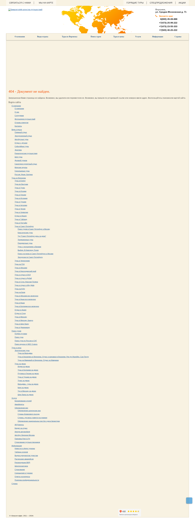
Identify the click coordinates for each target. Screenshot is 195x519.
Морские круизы (21, 167)
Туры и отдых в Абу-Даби (24, 285)
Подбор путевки (21, 334)
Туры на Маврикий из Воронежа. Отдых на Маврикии (38, 360)
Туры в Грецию (20, 195)
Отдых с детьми (21, 143)
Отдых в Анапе (20, 310)
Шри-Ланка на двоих (26, 395)
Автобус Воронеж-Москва (25, 435)
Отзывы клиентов (21, 122)
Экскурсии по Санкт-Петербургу (30, 257)
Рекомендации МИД (22, 462)
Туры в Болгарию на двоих (28, 370)
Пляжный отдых (21, 132)
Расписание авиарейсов (24, 459)
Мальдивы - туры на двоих (28, 384)
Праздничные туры (25, 243)
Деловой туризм (21, 160)
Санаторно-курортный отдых (26, 164)
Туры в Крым (20, 303)
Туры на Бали (20, 292)
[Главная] (25, 10)
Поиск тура (19, 337)
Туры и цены (118, 37)
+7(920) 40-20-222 (168, 30)
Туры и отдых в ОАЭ (23, 275)
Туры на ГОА (20, 264)
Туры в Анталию (21, 205)
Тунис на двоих (24, 380)
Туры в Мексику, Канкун (24, 320)
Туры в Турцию (20, 202)
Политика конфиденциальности (27, 480)
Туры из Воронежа (69, 37)
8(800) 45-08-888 (168, 19)
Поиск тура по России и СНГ (26, 341)
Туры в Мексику (21, 317)
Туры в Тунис (20, 188)
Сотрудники (19, 115)
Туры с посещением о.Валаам (29, 247)
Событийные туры (22, 146)
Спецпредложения (161, 3)
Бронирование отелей (23, 401)
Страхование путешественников (27, 442)
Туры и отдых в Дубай (23, 278)
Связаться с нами (20, 3)
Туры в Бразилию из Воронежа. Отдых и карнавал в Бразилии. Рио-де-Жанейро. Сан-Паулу (53, 357)
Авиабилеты (19, 404)
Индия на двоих (24, 366)
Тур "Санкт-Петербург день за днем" (32, 236)
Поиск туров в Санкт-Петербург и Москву (34, 229)
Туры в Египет (20, 181)
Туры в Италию (20, 191)
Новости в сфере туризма (25, 448)
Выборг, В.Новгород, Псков (28, 250)
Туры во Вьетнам (21, 184)
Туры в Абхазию (21, 268)
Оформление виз (21, 408)
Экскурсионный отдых (23, 136)
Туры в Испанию (21, 198)
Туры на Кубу (20, 289)
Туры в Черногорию (22, 261)
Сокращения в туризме (24, 473)
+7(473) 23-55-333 (168, 26)
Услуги (138, 37)
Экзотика (18, 150)
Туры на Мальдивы (25, 353)
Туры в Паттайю (21, 223)
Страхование (20, 469)
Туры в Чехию (20, 209)
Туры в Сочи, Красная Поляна (26, 282)
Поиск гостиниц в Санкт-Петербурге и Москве (35, 254)
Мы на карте (46, 3)
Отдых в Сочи (20, 313)
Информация (157, 37)
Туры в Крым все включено (25, 299)
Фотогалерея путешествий (25, 119)
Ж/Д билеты (19, 425)
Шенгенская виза (21, 466)
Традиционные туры (25, 240)
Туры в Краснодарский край (25, 271)
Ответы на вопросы (22, 476)
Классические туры (25, 233)
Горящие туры (135, 3)
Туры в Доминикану (22, 327)
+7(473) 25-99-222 (168, 23)
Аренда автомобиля (22, 432)
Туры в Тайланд (21, 219)
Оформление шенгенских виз (29, 411)
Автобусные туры (21, 139)
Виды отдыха (42, 37)
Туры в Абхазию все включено (26, 296)
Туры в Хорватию (21, 212)
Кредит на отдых (21, 428)
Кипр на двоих (23, 387)
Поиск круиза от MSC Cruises (26, 344)
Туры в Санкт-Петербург (24, 226)
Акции (182, 3)
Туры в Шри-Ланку (22, 324)
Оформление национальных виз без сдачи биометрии (39, 421)
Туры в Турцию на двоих (27, 377)
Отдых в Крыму (21, 216)
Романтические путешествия (26, 153)
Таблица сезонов (21, 452)
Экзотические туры (22, 350)
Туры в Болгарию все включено (27, 306)
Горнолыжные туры (22, 171)
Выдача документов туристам (26, 455)
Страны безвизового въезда (28, 414)
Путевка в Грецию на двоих (28, 373)
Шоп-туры (18, 157)
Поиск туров (96, 37)
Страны (178, 37)
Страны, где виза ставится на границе (32, 418)
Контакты (18, 126)
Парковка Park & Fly (22, 439)
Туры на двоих (20, 364)
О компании (20, 37)
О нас (17, 112)
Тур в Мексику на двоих (27, 391)
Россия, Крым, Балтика (24, 174)
